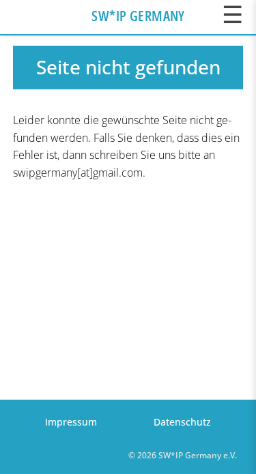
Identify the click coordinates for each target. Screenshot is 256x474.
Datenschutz (182, 421)
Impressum (71, 421)
